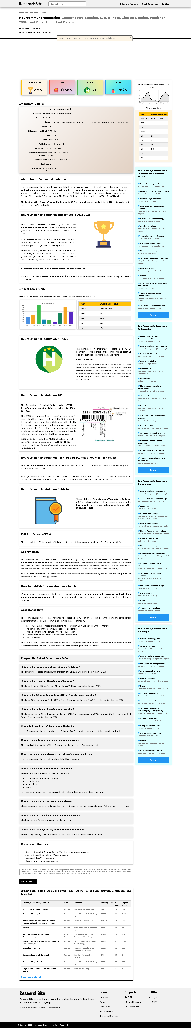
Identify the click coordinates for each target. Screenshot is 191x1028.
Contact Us (105, 1002)
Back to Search (28, 881)
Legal (154, 997)
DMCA (154, 1002)
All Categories (132, 1006)
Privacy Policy (106, 1011)
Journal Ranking (133, 1002)
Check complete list (31, 977)
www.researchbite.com (42, 1025)
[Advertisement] (95, 60)
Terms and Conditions (110, 1016)
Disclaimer (105, 1006)
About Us (104, 997)
